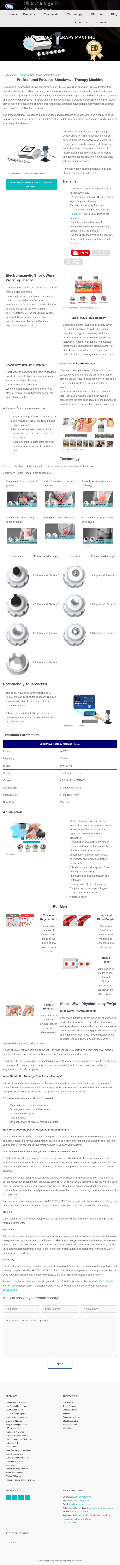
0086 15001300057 (83, 1497)
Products (29, 14)
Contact (101, 22)
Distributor (98, 14)
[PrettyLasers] (12, 5)
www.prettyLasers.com (78, 1500)
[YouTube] (8, 1497)
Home (14, 14)
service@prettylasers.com (101, 1508)
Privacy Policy (66, 1560)
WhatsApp (11, 1290)
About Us (81, 22)
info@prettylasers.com (79, 1504)
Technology (74, 14)
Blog (114, 14)
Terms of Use (77, 1560)
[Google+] (27, 1497)
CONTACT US (69, 1522)
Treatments (51, 14)
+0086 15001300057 (102, 1281)
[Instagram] (21, 1497)
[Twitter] (14, 1497)
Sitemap (57, 1560)
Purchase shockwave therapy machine (31, 184)
